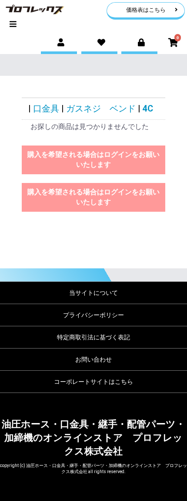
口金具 (46, 108)
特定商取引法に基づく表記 (93, 337)
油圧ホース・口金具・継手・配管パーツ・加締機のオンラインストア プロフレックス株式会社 (93, 438)
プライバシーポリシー (93, 314)
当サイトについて (93, 292)
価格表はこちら (146, 10)
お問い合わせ (93, 359)
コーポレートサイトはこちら (93, 381)
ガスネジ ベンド (101, 108)
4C (148, 108)
